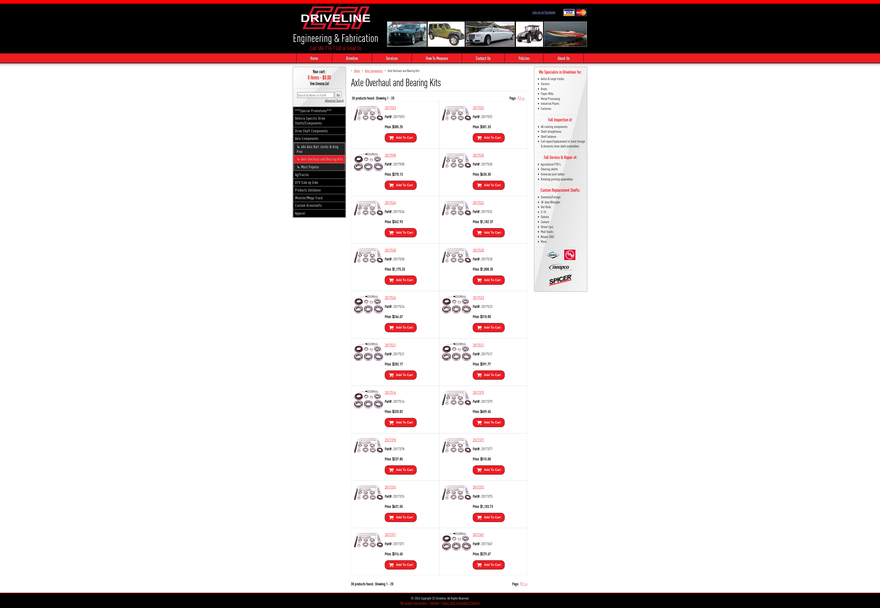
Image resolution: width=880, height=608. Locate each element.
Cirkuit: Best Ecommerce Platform (461, 602)
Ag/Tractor (302, 174)
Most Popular (310, 166)
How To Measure (437, 58)
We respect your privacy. (413, 602)
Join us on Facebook (543, 12)
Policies (524, 58)
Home (314, 58)
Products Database (308, 190)
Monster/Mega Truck (309, 197)
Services (392, 58)
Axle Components (307, 138)
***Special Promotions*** (313, 110)
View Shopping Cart (319, 83)
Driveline (352, 58)
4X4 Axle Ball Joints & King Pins (317, 149)
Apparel (300, 213)
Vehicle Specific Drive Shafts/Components (310, 120)
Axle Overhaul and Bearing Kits (322, 159)
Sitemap (434, 602)
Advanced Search (334, 100)
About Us (564, 58)
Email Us (354, 48)
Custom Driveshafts (308, 205)
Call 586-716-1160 (325, 48)
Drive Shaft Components (311, 130)
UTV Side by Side (306, 182)
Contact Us (483, 58)
